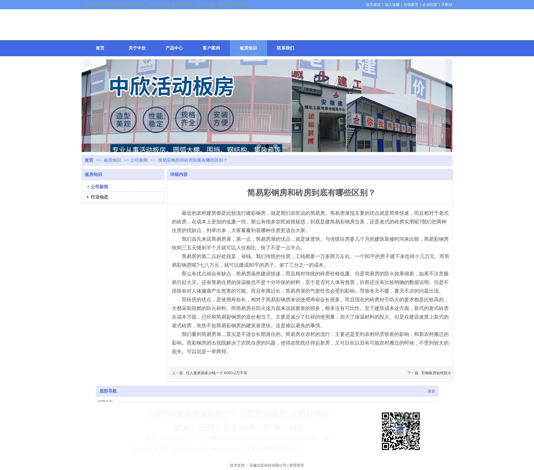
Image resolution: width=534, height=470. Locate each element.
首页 (89, 160)
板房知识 (113, 160)
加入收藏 (392, 4)
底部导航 (108, 391)
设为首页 (373, 4)
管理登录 (296, 465)
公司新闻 (139, 160)
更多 (431, 391)
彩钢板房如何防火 (436, 373)
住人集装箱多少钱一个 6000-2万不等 (216, 373)
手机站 (446, 4)
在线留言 (411, 4)
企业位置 (429, 4)
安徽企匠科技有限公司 (267, 465)
